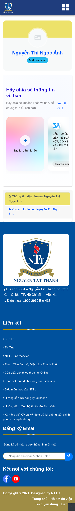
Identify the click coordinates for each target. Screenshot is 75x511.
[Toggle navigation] (65, 8)
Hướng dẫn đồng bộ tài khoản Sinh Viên (30, 406)
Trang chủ (40, 499)
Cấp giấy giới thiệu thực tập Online (26, 372)
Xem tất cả (62, 105)
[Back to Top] (71, 507)
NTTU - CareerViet (16, 355)
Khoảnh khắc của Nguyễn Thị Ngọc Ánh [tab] (34, 212)
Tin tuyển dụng (46, 504)
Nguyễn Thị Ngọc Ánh (37, 52)
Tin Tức (9, 347)
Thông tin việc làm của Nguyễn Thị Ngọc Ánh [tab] (34, 199)
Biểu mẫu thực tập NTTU (20, 389)
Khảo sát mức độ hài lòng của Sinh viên (29, 381)
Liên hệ (9, 339)
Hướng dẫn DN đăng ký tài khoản (25, 397)
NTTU (55, 493)
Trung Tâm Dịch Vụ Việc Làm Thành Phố (30, 364)
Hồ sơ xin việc (61, 499)
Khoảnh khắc (38, 60)
